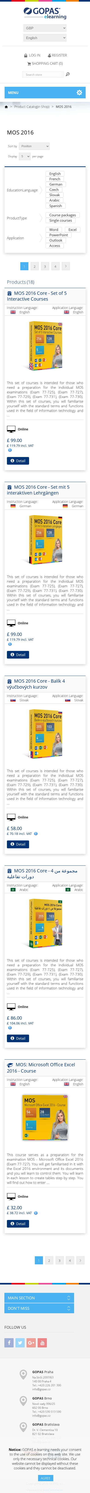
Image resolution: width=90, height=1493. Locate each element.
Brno (42, 1398)
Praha (42, 1372)
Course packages (62, 215)
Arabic (54, 200)
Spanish (55, 206)
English (55, 174)
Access (54, 246)
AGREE (46, 1478)
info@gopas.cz (41, 1389)
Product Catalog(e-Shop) (31, 106)
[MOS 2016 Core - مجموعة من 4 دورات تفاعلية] (45, 923)
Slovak (54, 195)
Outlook (55, 241)
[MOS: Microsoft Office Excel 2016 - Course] (45, 1117)
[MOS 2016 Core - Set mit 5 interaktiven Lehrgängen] (45, 539)
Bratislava (46, 1424)
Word (53, 230)
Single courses (60, 221)
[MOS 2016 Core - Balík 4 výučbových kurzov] (45, 733)
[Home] (6, 106)
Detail (20, 460)
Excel (73, 230)
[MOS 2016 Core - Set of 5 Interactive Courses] (45, 345)
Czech (54, 190)
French (54, 179)
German (55, 185)
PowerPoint (58, 235)
